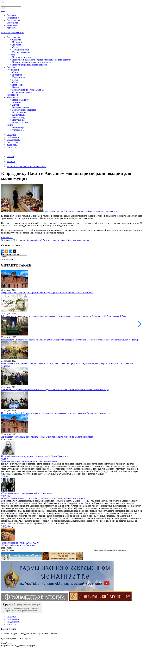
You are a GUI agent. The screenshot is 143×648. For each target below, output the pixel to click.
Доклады (16, 45)
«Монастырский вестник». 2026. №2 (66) (20, 543)
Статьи (15, 72)
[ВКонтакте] (2, 251)
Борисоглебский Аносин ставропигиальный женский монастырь (58, 240)
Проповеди (17, 42)
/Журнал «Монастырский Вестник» (18, 545)
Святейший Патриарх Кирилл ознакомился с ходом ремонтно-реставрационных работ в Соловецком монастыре (55, 389)
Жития (15, 105)
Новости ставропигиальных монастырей (31, 62)
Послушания (18, 120)
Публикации (13, 70)
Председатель (13, 20)
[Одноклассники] (6, 251)
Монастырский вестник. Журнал (28, 90)
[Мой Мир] (10, 251)
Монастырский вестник (12, 32)
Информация (13, 18)
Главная (10, 156)
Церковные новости (21, 57)
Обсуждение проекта (22, 92)
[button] (140, 324)
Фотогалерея (18, 130)
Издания (16, 87)
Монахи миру (18, 117)
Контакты (11, 28)
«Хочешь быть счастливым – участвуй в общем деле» (26, 493)
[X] (14, 251)
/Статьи (4, 476)
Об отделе (11, 15)
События (16, 40)
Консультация (18, 115)
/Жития (4, 459)
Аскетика (16, 102)
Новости (11, 55)
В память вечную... (21, 107)
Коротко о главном (21, 52)
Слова (15, 47)
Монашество (13, 97)
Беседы (15, 80)
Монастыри (12, 95)
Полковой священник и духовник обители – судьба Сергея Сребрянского (36, 456)
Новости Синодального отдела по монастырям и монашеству (41, 60)
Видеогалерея (18, 127)
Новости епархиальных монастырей (29, 65)
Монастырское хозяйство (24, 110)
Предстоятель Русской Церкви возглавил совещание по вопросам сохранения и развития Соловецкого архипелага (55, 413)
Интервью (17, 75)
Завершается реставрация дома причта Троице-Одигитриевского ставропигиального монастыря (47, 292)
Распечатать (7, 237)
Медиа (10, 125)
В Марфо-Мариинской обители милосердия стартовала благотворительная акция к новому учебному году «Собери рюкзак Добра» (63, 316)
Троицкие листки (20, 50)
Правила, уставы (20, 122)
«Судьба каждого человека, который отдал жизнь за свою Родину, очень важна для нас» (43, 498)
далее (12, 643)
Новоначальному (20, 100)
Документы (12, 23)
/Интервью (6, 496)
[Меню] (2, 5)
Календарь (12, 25)
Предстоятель (13, 37)
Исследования (19, 112)
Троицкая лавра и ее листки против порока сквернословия (29, 461)
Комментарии (18, 77)
